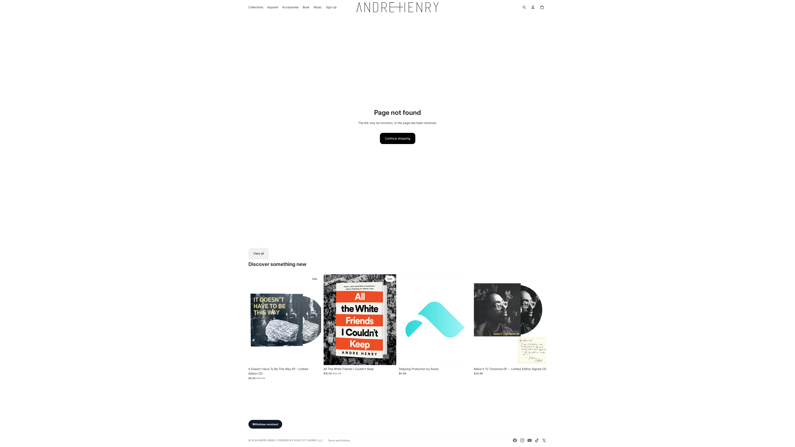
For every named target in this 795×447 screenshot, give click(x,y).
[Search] (524, 7)
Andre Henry (267, 440)
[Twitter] (544, 440)
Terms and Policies (339, 440)
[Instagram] (522, 440)
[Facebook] (514, 440)
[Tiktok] (536, 440)
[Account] (532, 7)
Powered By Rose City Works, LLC (300, 440)
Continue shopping (397, 138)
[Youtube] (529, 440)
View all (258, 253)
